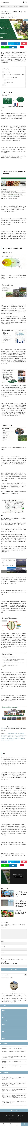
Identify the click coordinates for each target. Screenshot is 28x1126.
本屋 (4, 1038)
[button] (1, 110)
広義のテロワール (8, 82)
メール (3, 946)
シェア (10, 1125)
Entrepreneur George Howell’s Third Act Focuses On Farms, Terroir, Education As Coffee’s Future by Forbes (14, 737)
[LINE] (5, 47)
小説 (11, 977)
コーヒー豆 (11, 17)
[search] (25, 975)
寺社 (4, 1027)
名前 (2, 941)
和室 (4, 1024)
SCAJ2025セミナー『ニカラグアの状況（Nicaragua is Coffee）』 (12, 1066)
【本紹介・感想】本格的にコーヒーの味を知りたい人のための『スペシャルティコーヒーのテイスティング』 (14, 1078)
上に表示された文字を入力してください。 (9, 963)
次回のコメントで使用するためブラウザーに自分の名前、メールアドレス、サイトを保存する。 (14, 959)
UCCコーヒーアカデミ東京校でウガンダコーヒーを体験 (21, 894)
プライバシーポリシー (10, 1115)
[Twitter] (11, 43)
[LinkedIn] (13, 47)
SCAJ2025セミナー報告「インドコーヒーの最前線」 (12, 1048)
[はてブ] (17, 43)
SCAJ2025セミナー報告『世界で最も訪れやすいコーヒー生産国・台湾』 (14, 1062)
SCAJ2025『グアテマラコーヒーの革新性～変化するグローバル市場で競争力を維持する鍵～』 (20, 904)
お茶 (4, 1010)
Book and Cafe (17, 1118)
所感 (4, 85)
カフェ (3, 977)
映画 (4, 1031)
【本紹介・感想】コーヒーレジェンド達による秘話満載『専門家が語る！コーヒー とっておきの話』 (14, 1090)
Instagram (3, 728)
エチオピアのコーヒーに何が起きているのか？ (20, 913)
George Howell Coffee (12, 733)
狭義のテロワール (8, 79)
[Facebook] (4, 43)
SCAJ (3, 17)
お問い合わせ (20, 1115)
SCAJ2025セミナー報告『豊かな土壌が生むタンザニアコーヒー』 (14, 1052)
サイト (2, 952)
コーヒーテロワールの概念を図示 (10, 77)
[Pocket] (24, 43)
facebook (20, 726)
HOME (3, 6)
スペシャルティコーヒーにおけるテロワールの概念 (13, 74)
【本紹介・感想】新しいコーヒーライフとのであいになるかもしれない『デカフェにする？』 (14, 1102)
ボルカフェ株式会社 (13, 726)
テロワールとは (6, 72)
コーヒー (9, 6)
